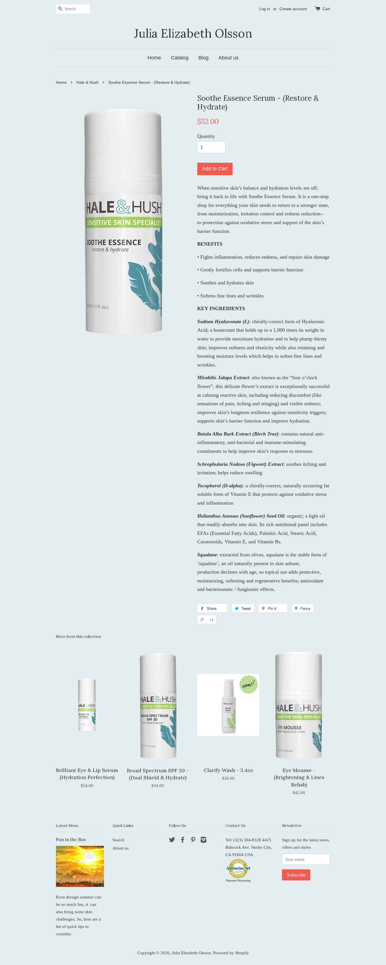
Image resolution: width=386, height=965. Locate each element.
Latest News (67, 825)
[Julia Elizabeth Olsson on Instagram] (203, 840)
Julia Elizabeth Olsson (193, 33)
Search (118, 839)
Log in (264, 9)
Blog (203, 58)
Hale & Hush (87, 82)
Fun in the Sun (71, 839)
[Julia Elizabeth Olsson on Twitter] (172, 840)
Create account (293, 9)
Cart (326, 9)
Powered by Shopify (231, 952)
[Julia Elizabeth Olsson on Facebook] (182, 840)
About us (228, 58)
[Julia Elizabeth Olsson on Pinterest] (193, 840)
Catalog (179, 58)
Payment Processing (238, 880)
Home (154, 58)
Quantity (206, 136)
